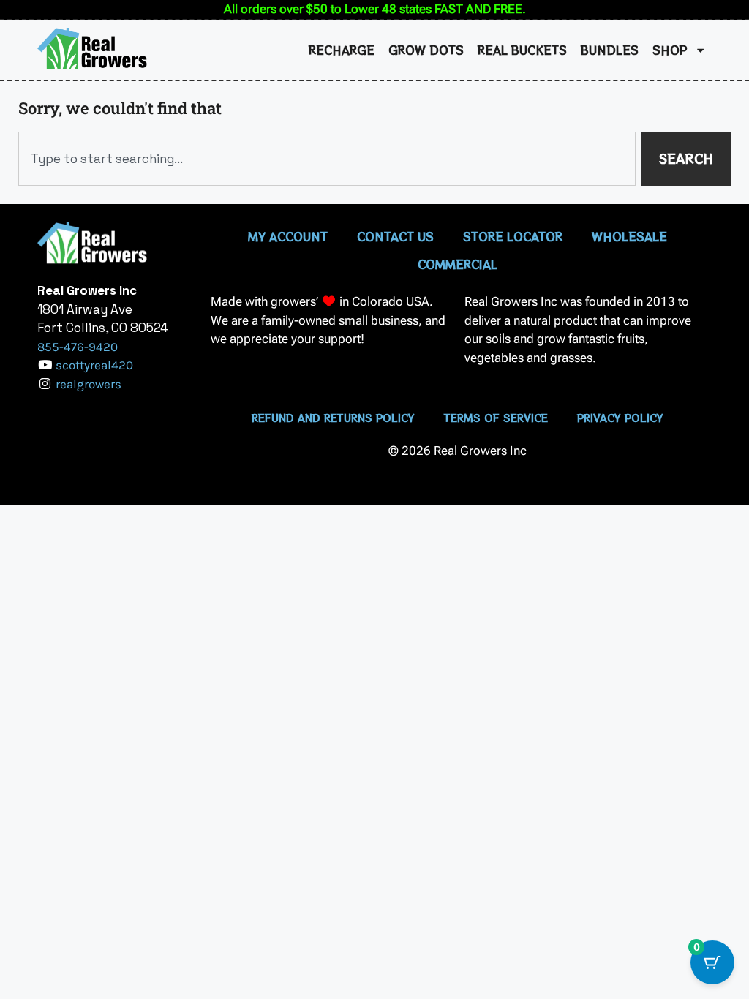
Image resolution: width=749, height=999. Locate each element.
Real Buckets (522, 50)
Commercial (457, 264)
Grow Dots (426, 50)
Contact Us (395, 236)
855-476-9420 (77, 346)
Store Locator (512, 236)
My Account (288, 236)
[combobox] (327, 159)
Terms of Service (496, 417)
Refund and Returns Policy (333, 417)
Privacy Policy (620, 417)
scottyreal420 (94, 365)
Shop (670, 50)
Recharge (341, 50)
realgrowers (88, 384)
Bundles (610, 50)
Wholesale (629, 236)
